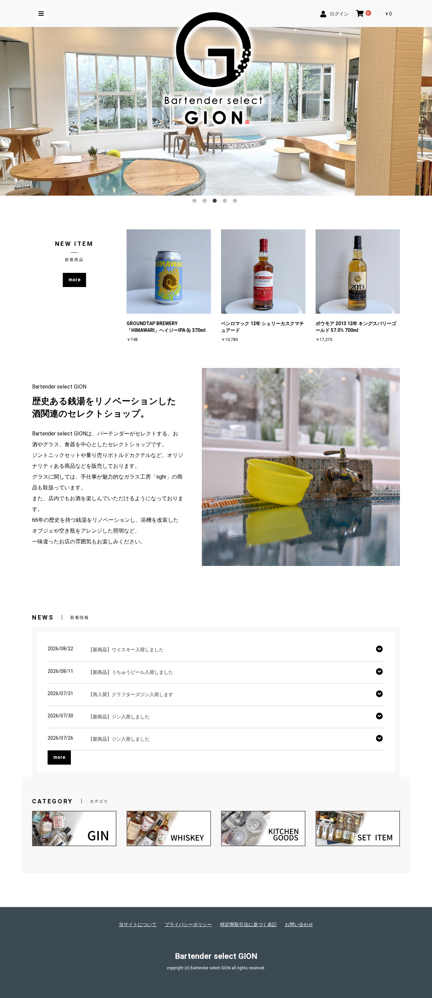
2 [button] (205, 202)
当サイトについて (138, 924)
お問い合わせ (299, 924)
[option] (216, 111)
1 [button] (195, 202)
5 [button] (236, 202)
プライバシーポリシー (188, 924)
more (74, 279)
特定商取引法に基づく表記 (248, 924)
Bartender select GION (216, 956)
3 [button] (216, 202)
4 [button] (226, 202)
